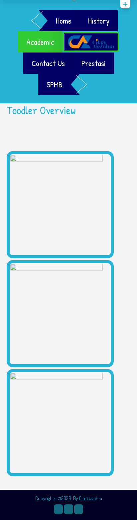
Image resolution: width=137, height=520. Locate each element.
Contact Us (48, 63)
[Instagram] (58, 509)
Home (63, 20)
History (98, 20)
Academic (40, 42)
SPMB (55, 84)
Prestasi (93, 63)
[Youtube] (78, 509)
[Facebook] (68, 509)
